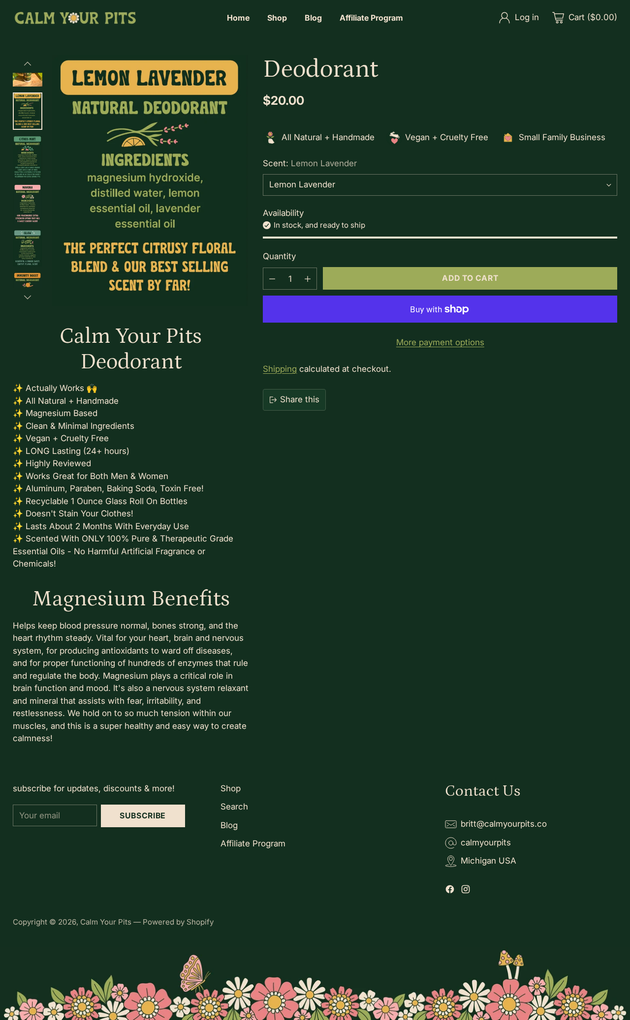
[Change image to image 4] (27, 157)
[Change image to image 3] (27, 111)
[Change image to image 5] (27, 204)
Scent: (310, 163)
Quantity (279, 257)
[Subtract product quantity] (272, 278)
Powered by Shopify (178, 922)
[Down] (27, 297)
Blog (229, 825)
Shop (230, 788)
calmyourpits (486, 842)
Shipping (280, 369)
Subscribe (143, 815)
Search (234, 806)
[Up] (27, 64)
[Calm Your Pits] (74, 18)
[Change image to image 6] (27, 248)
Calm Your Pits (105, 922)
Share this (299, 399)
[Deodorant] (150, 180)
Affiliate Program (252, 843)
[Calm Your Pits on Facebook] (450, 891)
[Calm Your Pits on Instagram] (466, 891)
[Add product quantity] (307, 278)
